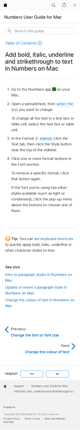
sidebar (46, 138)
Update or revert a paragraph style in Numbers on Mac (36, 290)
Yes (32, 373)
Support (19, 386)
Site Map (9, 422)
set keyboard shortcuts (53, 238)
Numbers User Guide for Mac (33, 17)
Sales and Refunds (55, 418)
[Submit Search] (10, 31)
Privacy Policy (12, 418)
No (57, 373)
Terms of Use (32, 418)
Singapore (9, 407)
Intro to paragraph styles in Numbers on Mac (38, 277)
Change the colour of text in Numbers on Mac (39, 303)
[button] (53, 5)
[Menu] (74, 5)
